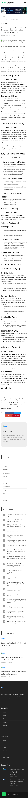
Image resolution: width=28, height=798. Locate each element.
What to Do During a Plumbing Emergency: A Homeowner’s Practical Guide (16, 572)
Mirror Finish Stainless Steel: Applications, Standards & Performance (17, 781)
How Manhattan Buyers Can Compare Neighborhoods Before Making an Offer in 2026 (16, 558)
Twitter (18, 413)
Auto (4, 463)
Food (4, 480)
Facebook (10, 413)
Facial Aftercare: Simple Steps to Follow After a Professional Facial (16, 520)
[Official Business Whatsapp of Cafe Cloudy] (4, 794)
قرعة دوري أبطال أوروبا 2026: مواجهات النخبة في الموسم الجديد (16, 541)
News (4, 490)
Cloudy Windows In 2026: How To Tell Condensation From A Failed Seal (16, 606)
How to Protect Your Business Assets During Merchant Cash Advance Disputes (17, 617)
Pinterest (17, 415)
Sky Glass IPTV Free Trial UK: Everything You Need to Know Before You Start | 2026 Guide (16, 565)
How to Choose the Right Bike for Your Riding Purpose (16, 594)
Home (4, 16)
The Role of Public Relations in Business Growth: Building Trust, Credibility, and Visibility (16, 601)
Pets (4, 493)
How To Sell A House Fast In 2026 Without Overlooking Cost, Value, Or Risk (15, 584)
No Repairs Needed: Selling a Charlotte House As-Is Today (16, 622)
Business (5, 466)
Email (9, 415)
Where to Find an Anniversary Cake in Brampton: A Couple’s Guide (16, 589)
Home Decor (6, 486)
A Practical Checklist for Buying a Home (16, 545)
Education (6, 469)
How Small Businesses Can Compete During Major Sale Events (15, 611)
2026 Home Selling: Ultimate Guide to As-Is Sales (16, 577)
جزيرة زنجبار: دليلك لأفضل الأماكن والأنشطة (15, 535)
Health (5, 483)
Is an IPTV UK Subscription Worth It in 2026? (16, 515)
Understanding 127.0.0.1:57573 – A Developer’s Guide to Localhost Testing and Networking (14, 19)
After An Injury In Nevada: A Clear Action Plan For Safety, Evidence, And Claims (16, 551)
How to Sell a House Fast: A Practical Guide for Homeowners (15, 530)
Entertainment (5, 23)
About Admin (7, 431)
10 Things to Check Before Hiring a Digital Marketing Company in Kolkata (16, 525)
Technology (6, 497)
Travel (5, 500)
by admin (3, 35)
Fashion (5, 476)
